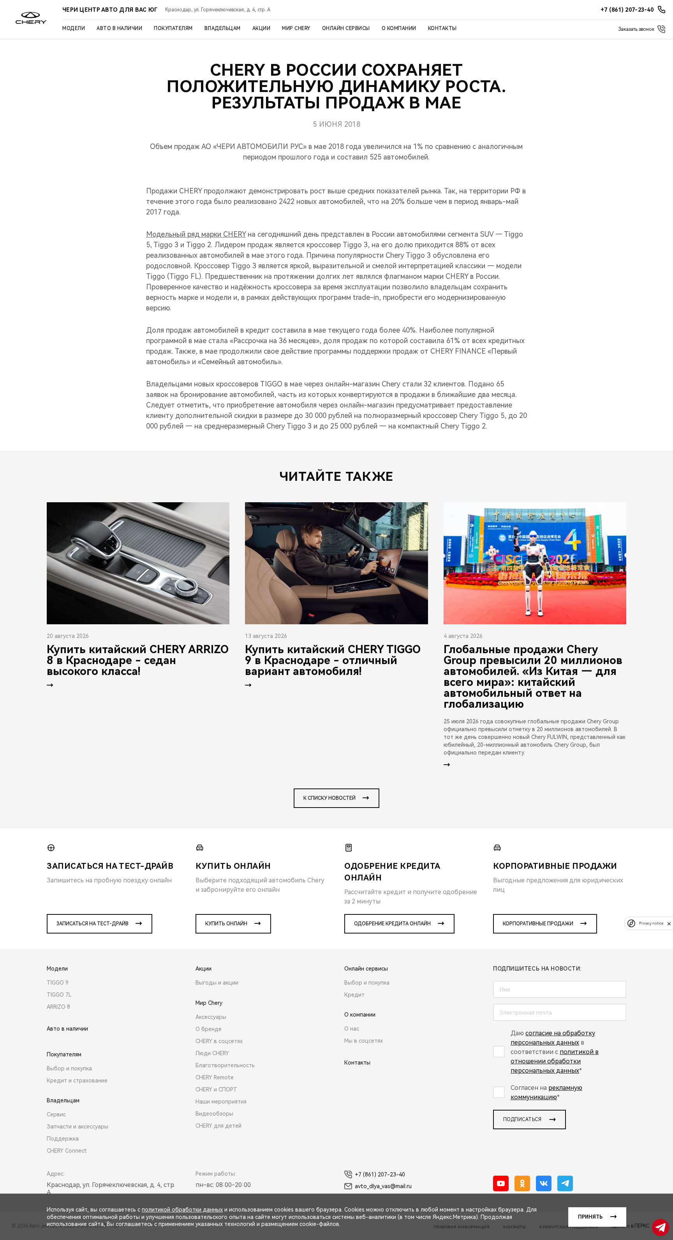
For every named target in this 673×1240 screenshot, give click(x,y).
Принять (590, 1217)
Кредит (354, 995)
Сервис (56, 1114)
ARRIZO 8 (58, 1007)
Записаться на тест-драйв (92, 923)
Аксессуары (211, 1017)
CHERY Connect (67, 1151)
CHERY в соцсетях (219, 1041)
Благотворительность (225, 1065)
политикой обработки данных (182, 1209)
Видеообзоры (214, 1114)
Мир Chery (296, 28)
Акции (261, 28)
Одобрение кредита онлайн (392, 923)
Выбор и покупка (69, 1068)
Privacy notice (651, 923)
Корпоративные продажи (538, 923)
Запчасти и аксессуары (77, 1126)
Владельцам (222, 28)
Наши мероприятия (221, 1101)
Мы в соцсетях (363, 1041)
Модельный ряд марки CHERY (196, 234)
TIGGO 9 (58, 983)
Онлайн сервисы (346, 28)
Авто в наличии (119, 28)
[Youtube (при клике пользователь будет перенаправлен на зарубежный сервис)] (501, 1183)
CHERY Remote (215, 1077)
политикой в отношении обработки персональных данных (555, 1061)
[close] (669, 923)
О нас (351, 1029)
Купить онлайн (226, 923)
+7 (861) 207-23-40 (380, 1174)
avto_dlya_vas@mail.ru (383, 1186)
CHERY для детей (218, 1126)
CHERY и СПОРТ (216, 1089)
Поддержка (63, 1138)
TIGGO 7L (59, 995)
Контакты (442, 28)
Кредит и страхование (77, 1080)
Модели (73, 28)
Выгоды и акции (217, 983)
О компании (399, 28)
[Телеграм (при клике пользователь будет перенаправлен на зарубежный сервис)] (565, 1183)
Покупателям (173, 28)
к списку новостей (329, 798)
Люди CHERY (212, 1053)
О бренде (209, 1029)
